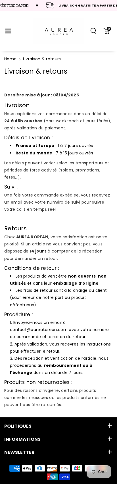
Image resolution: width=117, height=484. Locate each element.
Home (10, 59)
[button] (8, 31)
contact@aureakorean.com (39, 329)
